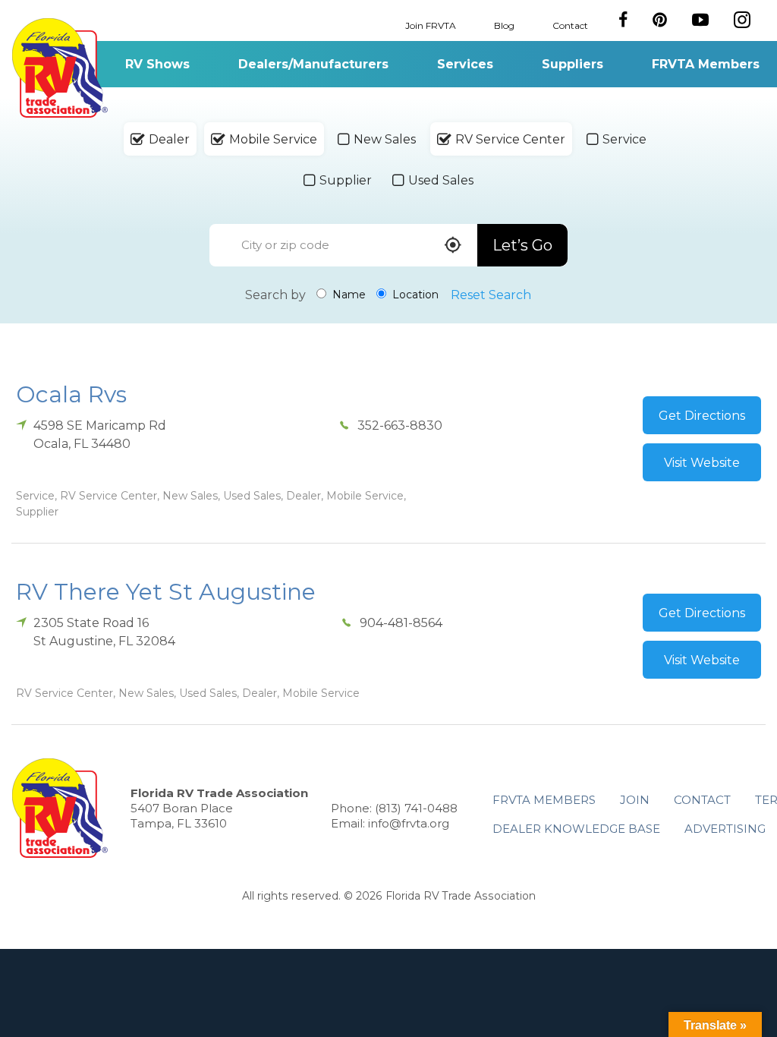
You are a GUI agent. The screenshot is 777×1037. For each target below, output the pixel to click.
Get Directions (702, 415)
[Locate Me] (453, 246)
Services (465, 64)
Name (347, 294)
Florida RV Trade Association (59, 68)
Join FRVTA (430, 25)
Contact (570, 25)
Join (635, 800)
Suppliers (572, 64)
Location (414, 294)
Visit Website (702, 462)
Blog (504, 25)
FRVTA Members (706, 64)
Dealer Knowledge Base (576, 828)
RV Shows (157, 64)
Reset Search (491, 295)
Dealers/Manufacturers (313, 64)
